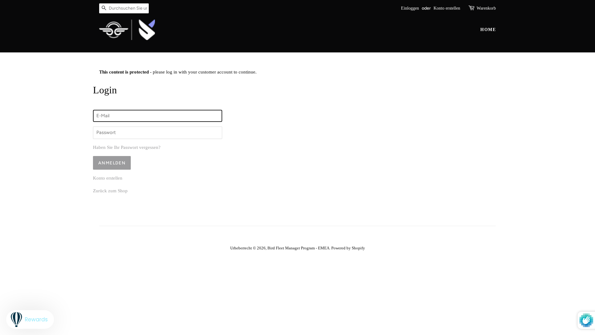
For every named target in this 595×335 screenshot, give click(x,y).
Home (488, 29)
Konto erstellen (447, 8)
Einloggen (410, 8)
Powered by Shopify (348, 248)
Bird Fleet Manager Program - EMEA (298, 248)
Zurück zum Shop (110, 190)
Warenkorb (486, 8)
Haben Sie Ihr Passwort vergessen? (127, 147)
